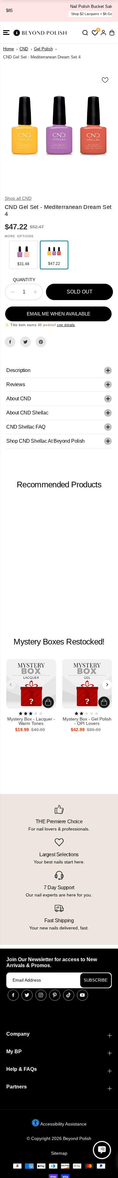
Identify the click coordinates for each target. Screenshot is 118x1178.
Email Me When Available (58, 313)
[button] (6, 32)
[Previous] (11, 684)
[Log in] (103, 33)
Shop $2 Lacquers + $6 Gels (61, 14)
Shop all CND (18, 198)
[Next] (107, 684)
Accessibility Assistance (63, 1123)
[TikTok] (69, 995)
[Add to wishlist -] (105, 80)
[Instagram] (41, 995)
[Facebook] (10, 342)
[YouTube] (82, 995)
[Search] (85, 33)
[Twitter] (25, 342)
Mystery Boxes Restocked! (59, 641)
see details (66, 325)
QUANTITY (24, 279)
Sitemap (59, 1153)
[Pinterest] (41, 342)
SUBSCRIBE (96, 980)
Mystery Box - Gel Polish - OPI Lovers (87, 721)
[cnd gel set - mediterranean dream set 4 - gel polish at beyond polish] (59, 129)
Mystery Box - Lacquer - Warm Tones (31, 721)
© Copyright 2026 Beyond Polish (59, 1138)
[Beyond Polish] (41, 32)
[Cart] (112, 33)
